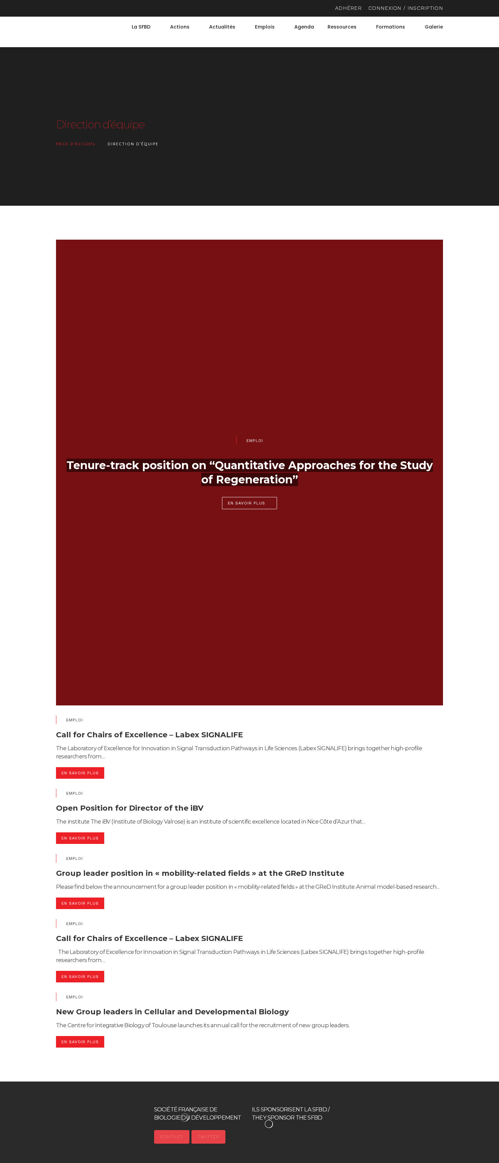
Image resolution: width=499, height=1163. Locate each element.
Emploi (254, 440)
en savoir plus (246, 503)
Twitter (208, 1136)
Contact (171, 1136)
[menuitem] (440, 37)
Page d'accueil (76, 144)
